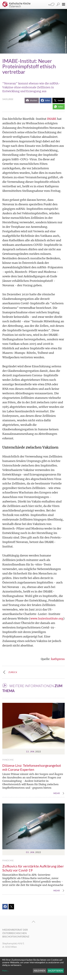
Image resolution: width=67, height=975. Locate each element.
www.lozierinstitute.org (46, 618)
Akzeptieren (55, 970)
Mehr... (5, 970)
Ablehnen (39, 970)
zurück (12, 672)
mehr (56, 793)
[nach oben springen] (33, 921)
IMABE (51, 119)
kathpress (58, 659)
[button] (32, 100)
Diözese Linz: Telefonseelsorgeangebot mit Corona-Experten (31, 767)
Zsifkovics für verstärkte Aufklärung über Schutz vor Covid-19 (33, 868)
